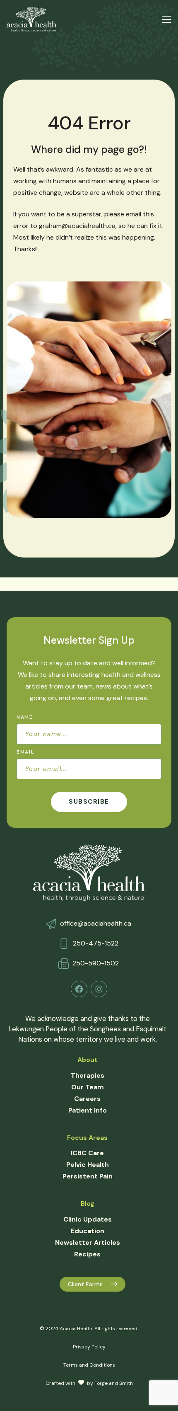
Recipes (87, 1254)
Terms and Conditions (89, 1365)
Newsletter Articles (87, 1242)
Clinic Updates (87, 1219)
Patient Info (87, 1110)
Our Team (87, 1087)
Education (87, 1231)
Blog (87, 1203)
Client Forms (85, 1284)
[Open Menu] (166, 19)
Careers (87, 1098)
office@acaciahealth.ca (95, 923)
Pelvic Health (87, 1164)
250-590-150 (93, 963)
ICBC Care (87, 1153)
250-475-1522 (95, 943)
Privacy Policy (89, 1346)
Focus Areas (87, 1137)
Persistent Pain (88, 1176)
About (87, 1059)
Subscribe (89, 802)
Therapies (87, 1075)
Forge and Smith (113, 1383)
